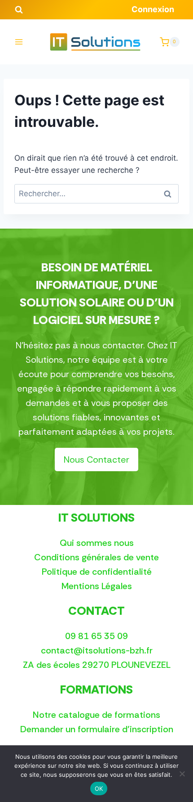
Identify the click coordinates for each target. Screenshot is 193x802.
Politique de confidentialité (97, 571)
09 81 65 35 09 (96, 636)
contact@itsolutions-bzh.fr (97, 650)
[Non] (181, 773)
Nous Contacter (96, 459)
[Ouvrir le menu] (19, 42)
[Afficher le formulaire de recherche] (19, 10)
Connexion (153, 9)
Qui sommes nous (97, 543)
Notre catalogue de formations (96, 715)
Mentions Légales (96, 586)
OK (99, 788)
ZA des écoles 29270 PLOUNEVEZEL (97, 665)
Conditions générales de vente (96, 557)
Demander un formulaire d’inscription (96, 729)
